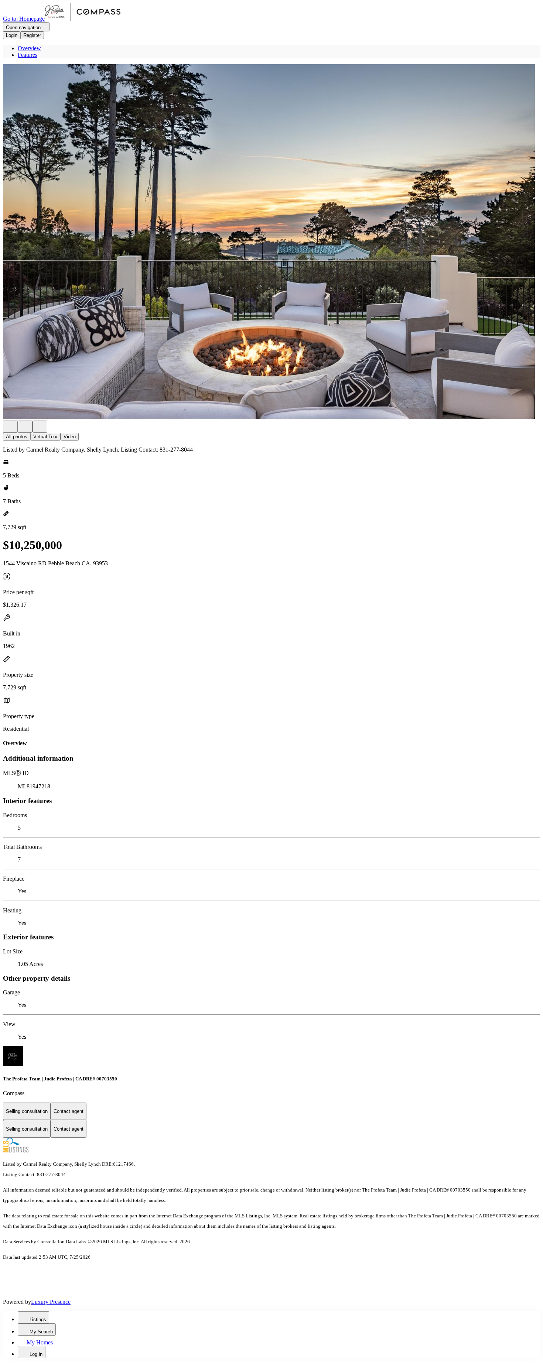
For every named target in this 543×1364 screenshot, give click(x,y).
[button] (271, 242)
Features (27, 55)
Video (70, 436)
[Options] (10, 427)
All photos (16, 436)
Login (11, 35)
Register (32, 35)
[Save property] (25, 427)
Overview (29, 48)
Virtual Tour (45, 436)
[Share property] (40, 427)
